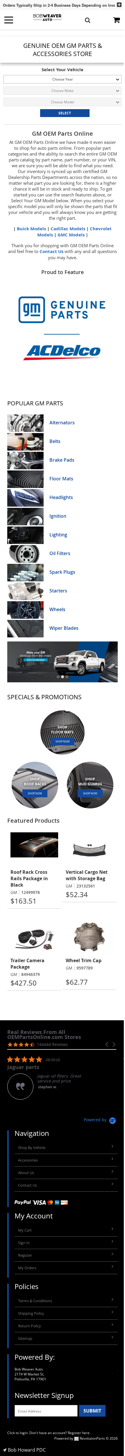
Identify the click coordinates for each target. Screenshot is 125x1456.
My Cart (25, 1230)
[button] (58, 676)
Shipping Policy (31, 1313)
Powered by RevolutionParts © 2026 (86, 1438)
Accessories (28, 1160)
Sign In (24, 1242)
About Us (26, 1172)
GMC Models (71, 235)
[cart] (117, 20)
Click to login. (17, 1432)
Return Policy (29, 1325)
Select (64, 113)
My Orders (27, 1267)
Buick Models (31, 229)
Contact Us (51, 251)
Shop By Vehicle (31, 1147)
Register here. (79, 1432)
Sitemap (25, 1338)
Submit (92, 1411)
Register (25, 1255)
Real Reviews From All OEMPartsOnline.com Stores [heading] (44, 1035)
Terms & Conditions (35, 1300)
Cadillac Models (68, 229)
